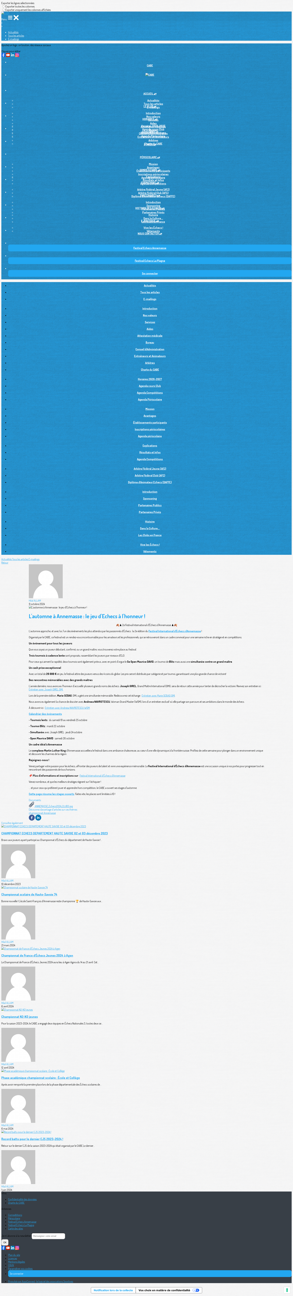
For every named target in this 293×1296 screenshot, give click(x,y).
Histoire (153, 215)
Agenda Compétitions (150, 392)
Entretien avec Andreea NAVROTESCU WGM (67, 707)
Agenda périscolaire (150, 436)
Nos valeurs (153, 116)
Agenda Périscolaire (153, 136)
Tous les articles (16, 35)
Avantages (153, 167)
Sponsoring (153, 205)
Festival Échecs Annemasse (22, 1221)
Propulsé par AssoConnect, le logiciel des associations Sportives (40, 1281)
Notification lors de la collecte (113, 1290)
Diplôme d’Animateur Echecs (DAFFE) (150, 482)
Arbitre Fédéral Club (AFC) (153, 193)
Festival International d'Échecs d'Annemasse (102, 775)
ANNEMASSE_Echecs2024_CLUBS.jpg (53, 806)
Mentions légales (16, 1261)
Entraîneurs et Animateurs (150, 356)
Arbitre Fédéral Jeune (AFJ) (153, 189)
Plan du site (14, 1255)
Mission (153, 164)
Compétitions (15, 1215)
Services (150, 322)
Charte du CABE (150, 369)
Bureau (150, 342)
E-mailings (13, 39)
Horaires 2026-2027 (153, 126)
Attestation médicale (149, 335)
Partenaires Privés (153, 212)
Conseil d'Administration (149, 349)
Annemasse (50, 813)
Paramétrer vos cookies (20, 1268)
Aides (153, 123)
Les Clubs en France (150, 535)
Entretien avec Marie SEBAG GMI (158, 695)
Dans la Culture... (153, 218)
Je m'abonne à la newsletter (16, 1235)
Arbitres (153, 140)
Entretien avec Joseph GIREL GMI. (46, 689)
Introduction (153, 113)
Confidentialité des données (22, 1199)
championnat (36, 813)
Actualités (13, 32)
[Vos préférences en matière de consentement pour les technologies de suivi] (287, 1290)
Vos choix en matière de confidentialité (164, 1290)
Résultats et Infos (153, 180)
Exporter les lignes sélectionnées (17, 3)
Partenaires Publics (150, 505)
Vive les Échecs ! (153, 227)
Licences (12, 1258)
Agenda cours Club (153, 129)
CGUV (11, 1265)
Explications (153, 176)
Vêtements (153, 231)
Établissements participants (150, 422)
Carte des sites (15, 1228)
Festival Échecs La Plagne (21, 1225)
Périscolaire (14, 1218)
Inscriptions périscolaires (153, 174)
